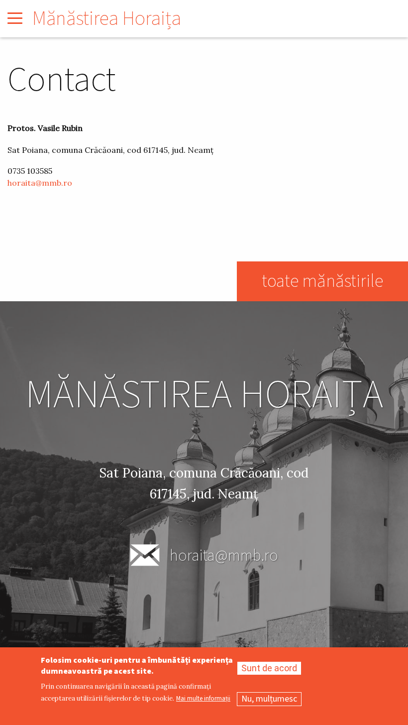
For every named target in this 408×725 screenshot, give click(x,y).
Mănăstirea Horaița (106, 18)
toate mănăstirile (322, 281)
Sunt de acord (269, 668)
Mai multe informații (203, 699)
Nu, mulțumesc (269, 699)
